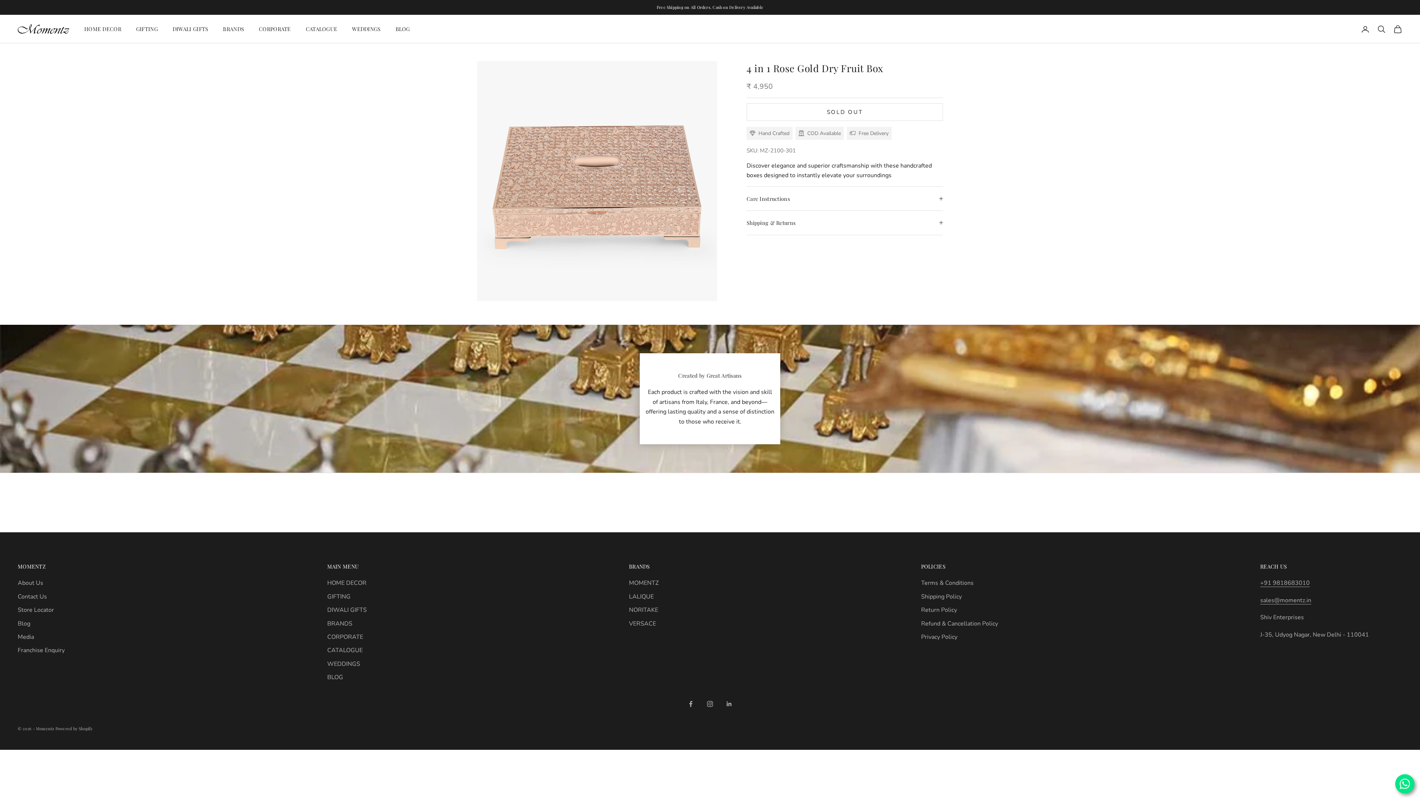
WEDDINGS (366, 29)
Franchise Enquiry (41, 650)
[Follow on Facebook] (690, 704)
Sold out (845, 112)
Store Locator (36, 610)
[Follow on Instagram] (710, 704)
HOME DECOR (102, 29)
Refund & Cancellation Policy (959, 624)
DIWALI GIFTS (190, 29)
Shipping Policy (941, 597)
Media (26, 637)
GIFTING (147, 29)
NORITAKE (643, 610)
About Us (30, 583)
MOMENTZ (644, 583)
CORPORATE (275, 29)
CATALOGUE (322, 29)
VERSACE (642, 624)
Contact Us (32, 597)
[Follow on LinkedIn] (729, 704)
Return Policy (939, 610)
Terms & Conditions (947, 583)
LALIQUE (641, 597)
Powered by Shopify (74, 728)
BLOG (403, 29)
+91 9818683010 (1285, 583)
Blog (24, 624)
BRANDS (233, 29)
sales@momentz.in (1285, 600)
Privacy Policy (939, 637)
